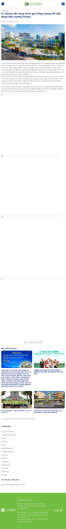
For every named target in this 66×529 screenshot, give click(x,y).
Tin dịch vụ (4, 455)
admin (16, 21)
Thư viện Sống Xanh (7, 451)
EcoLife (3, 445)
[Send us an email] (57, 510)
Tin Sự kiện (4, 468)
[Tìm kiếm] (63, 4)
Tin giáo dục (5, 10)
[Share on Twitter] (31, 342)
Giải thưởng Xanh (7, 448)
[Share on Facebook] (28, 342)
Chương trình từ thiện (8, 435)
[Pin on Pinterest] (37, 342)
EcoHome (4, 441)
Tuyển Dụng (5, 471)
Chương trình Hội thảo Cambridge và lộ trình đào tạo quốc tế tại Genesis (48, 411)
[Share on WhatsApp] (25, 342)
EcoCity (3, 438)
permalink (32, 418)
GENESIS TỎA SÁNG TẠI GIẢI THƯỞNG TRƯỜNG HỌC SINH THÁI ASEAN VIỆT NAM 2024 (48, 372)
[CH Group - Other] (33, 4)
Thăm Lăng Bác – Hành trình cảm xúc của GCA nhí (16, 411)
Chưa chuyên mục (7, 431)
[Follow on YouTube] (60, 510)
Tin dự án (4, 458)
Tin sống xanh (5, 465)
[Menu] (2, 4)
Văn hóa (4, 475)
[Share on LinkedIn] (40, 342)
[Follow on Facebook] (54, 510)
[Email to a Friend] (34, 342)
